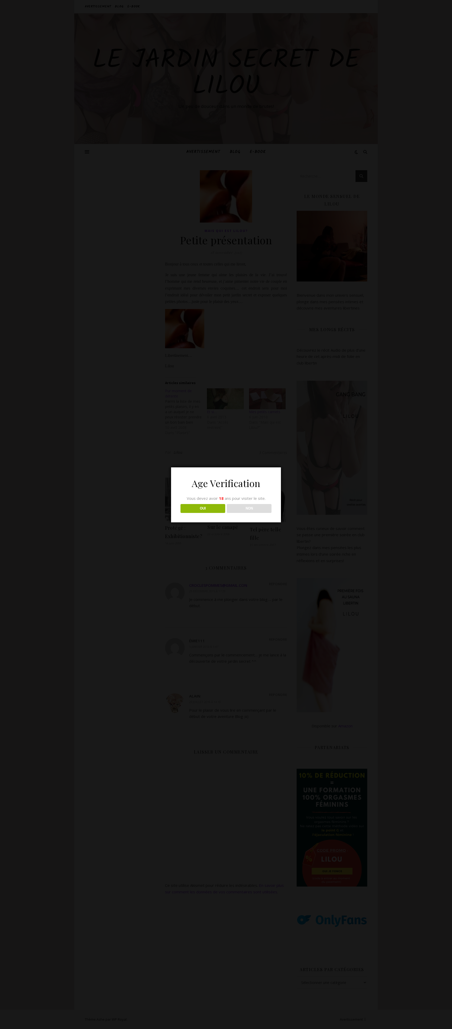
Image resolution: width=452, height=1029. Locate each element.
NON (249, 508)
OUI (203, 508)
